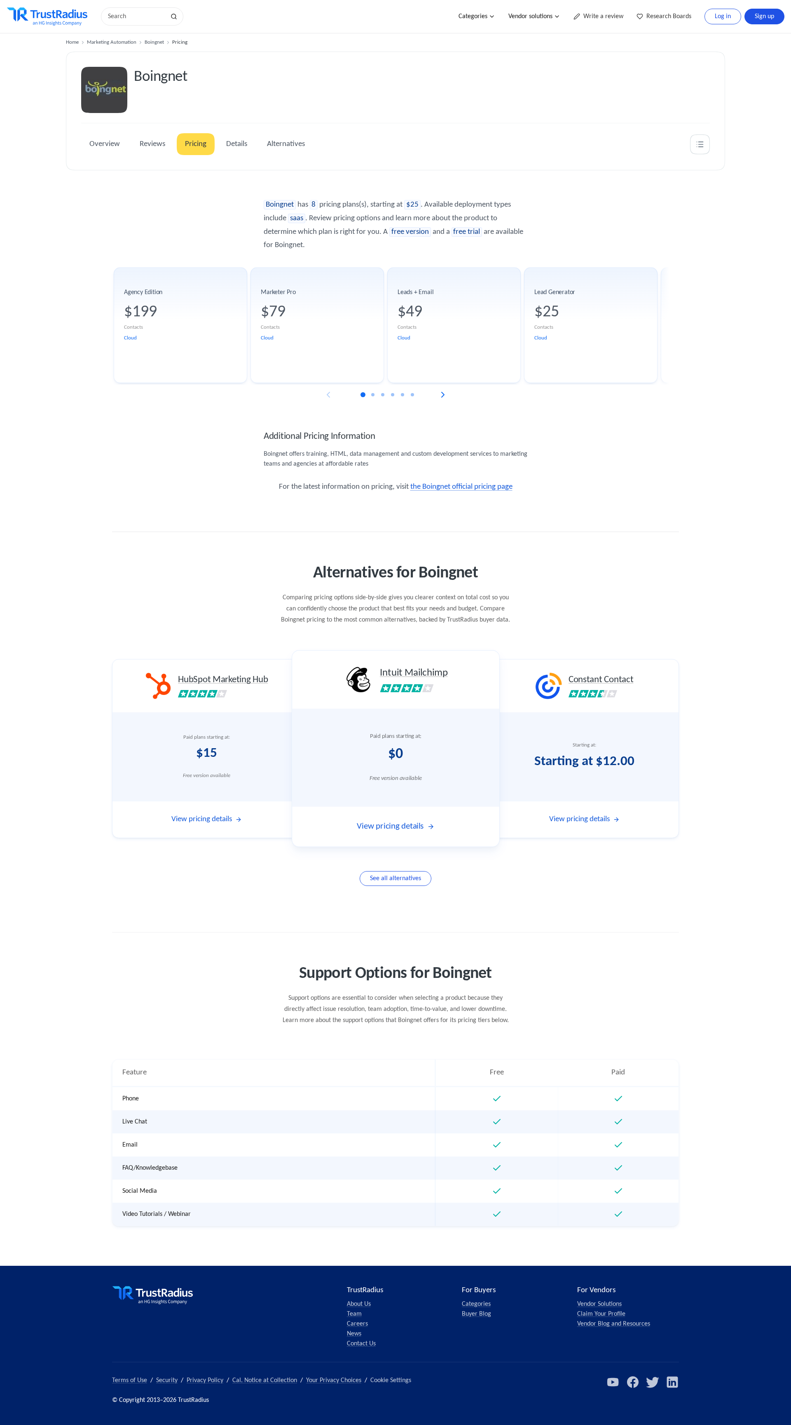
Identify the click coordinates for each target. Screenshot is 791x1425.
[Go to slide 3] (383, 395)
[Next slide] (443, 395)
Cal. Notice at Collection (264, 1380)
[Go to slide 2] (373, 395)
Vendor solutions (530, 16)
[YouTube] (613, 1382)
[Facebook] (632, 1382)
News (354, 1334)
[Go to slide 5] (402, 395)
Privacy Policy (205, 1380)
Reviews (152, 144)
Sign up (764, 16)
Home (72, 42)
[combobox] (136, 16)
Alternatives (286, 144)
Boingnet (154, 42)
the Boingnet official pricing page (461, 487)
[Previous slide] (328, 395)
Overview (104, 144)
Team (354, 1314)
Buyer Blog (476, 1314)
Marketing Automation (111, 42)
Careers (357, 1324)
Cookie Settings (390, 1380)
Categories (473, 16)
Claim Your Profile (601, 1314)
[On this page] (700, 144)
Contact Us (361, 1343)
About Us (359, 1304)
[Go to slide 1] (363, 395)
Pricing (195, 144)
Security (167, 1380)
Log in (723, 16)
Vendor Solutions (599, 1304)
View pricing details (201, 819)
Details (236, 144)
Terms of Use (129, 1380)
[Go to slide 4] (393, 395)
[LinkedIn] (672, 1382)
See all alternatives (395, 878)
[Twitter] (652, 1382)
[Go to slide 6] (412, 395)
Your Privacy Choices (333, 1380)
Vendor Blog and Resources (613, 1324)
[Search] (173, 16)
